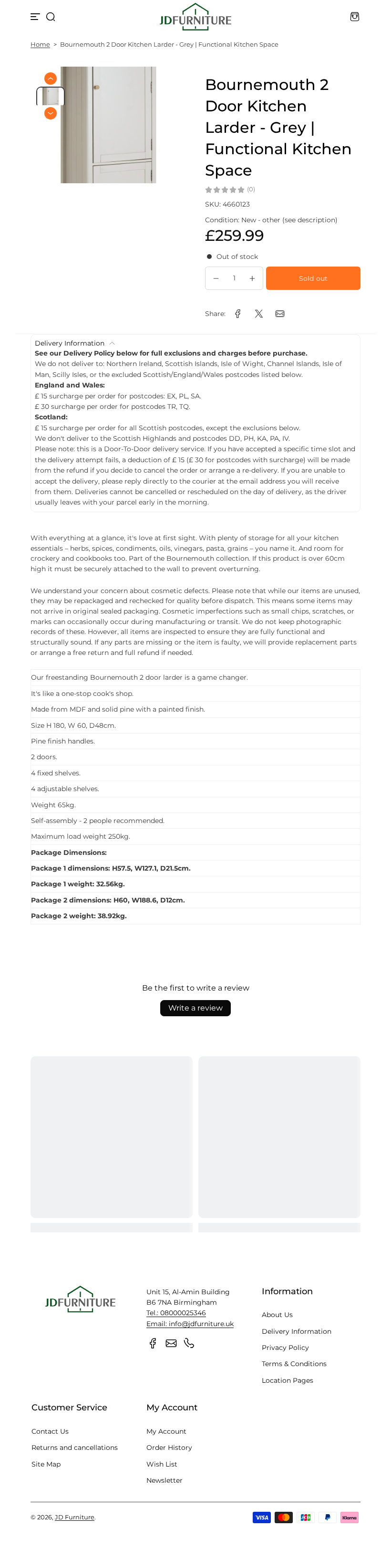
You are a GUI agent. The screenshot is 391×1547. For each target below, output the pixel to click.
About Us (277, 1314)
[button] (50, 16)
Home (40, 44)
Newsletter (164, 1480)
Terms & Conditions (294, 1363)
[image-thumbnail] (50, 97)
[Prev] (50, 78)
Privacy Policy (285, 1347)
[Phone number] (189, 1343)
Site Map (46, 1464)
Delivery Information (296, 1331)
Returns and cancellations (74, 1447)
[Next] (50, 113)
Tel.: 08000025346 (176, 1313)
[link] (238, 313)
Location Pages (287, 1380)
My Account (166, 1431)
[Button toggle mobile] (36, 16)
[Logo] (195, 16)
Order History (169, 1447)
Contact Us (50, 1431)
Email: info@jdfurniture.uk (190, 1323)
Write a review (195, 1007)
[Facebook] (153, 1343)
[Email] (171, 1343)
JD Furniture (74, 1517)
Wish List (161, 1464)
